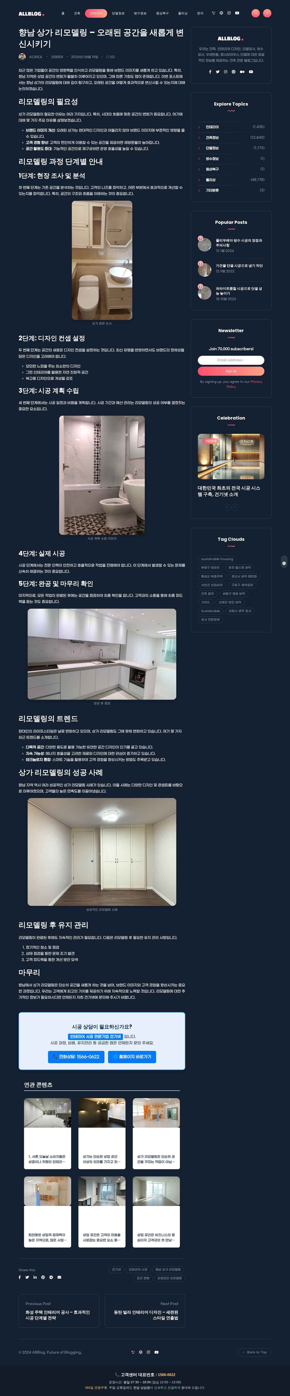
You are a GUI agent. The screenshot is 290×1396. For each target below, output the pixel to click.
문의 (200, 13)
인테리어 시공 (138, 1269)
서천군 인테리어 (212, 585)
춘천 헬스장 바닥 (240, 567)
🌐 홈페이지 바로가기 (132, 1057)
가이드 (205, 602)
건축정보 (212, 138)
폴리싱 (183, 13)
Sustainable (210, 611)
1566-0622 (166, 1375)
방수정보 (140, 13)
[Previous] (227, 507)
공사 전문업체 (210, 619)
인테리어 (96, 13)
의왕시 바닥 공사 (240, 611)
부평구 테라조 (210, 567)
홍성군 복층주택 (212, 576)
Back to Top (257, 1352)
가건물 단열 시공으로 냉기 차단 (239, 265)
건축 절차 (207, 593)
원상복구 (162, 13)
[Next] (235, 507)
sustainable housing (217, 559)
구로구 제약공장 (242, 585)
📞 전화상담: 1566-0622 (76, 1057)
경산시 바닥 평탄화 (244, 576)
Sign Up (231, 371)
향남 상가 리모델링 (168, 1269)
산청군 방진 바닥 (230, 602)
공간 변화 (143, 1278)
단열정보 (118, 13)
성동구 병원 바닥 (234, 593)
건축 (77, 13)
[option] (231, 466)
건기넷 (116, 1269)
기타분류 (212, 190)
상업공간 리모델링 (169, 1278)
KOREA (35, 57)
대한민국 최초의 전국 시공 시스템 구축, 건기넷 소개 (229, 491)
